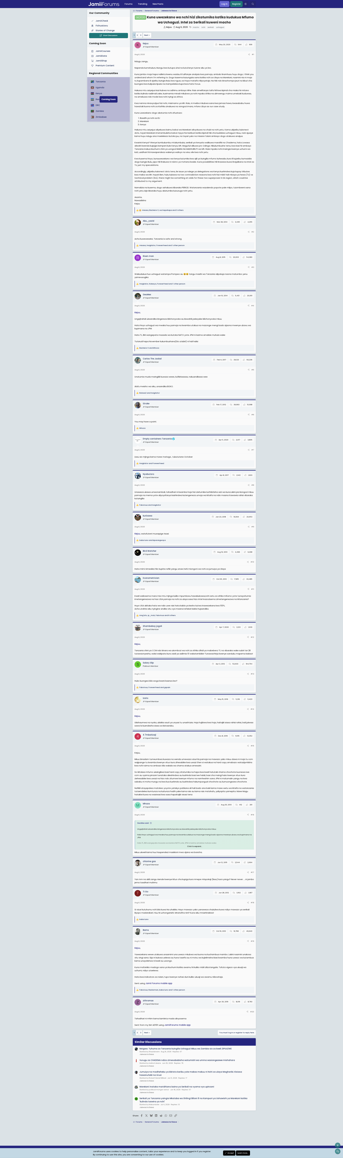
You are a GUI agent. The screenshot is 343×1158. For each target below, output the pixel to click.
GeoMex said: (143, 823)
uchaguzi (220, 27)
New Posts (158, 4)
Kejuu (169, 27)
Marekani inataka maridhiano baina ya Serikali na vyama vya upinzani (176, 1086)
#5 (252, 370)
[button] (246, 4)
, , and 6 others (157, 615)
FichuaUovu (102, 25)
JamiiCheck (102, 20)
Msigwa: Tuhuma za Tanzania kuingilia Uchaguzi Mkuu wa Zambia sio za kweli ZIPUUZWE (185, 1048)
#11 (252, 589)
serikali (211, 27)
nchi (203, 27)
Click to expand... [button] (194, 846)
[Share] (249, 54)
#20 (252, 1011)
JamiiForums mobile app (177, 1025)
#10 (252, 562)
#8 (252, 485)
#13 (252, 674)
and (149, 348)
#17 (252, 872)
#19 (252, 941)
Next (146, 35)
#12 (252, 637)
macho (196, 27)
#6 (252, 414)
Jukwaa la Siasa (146, 1054)
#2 (252, 232)
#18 (252, 902)
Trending (142, 4)
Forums (129, 4)
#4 (252, 305)
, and (154, 687)
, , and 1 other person (161, 245)
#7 (252, 450)
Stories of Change (105, 30)
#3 (252, 267)
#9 (252, 526)
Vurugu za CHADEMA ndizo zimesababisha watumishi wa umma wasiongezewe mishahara (187, 1060)
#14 (252, 709)
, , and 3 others (162, 210)
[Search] (253, 4)
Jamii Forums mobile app (159, 983)
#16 (252, 814)
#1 (253, 54)
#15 (252, 746)
